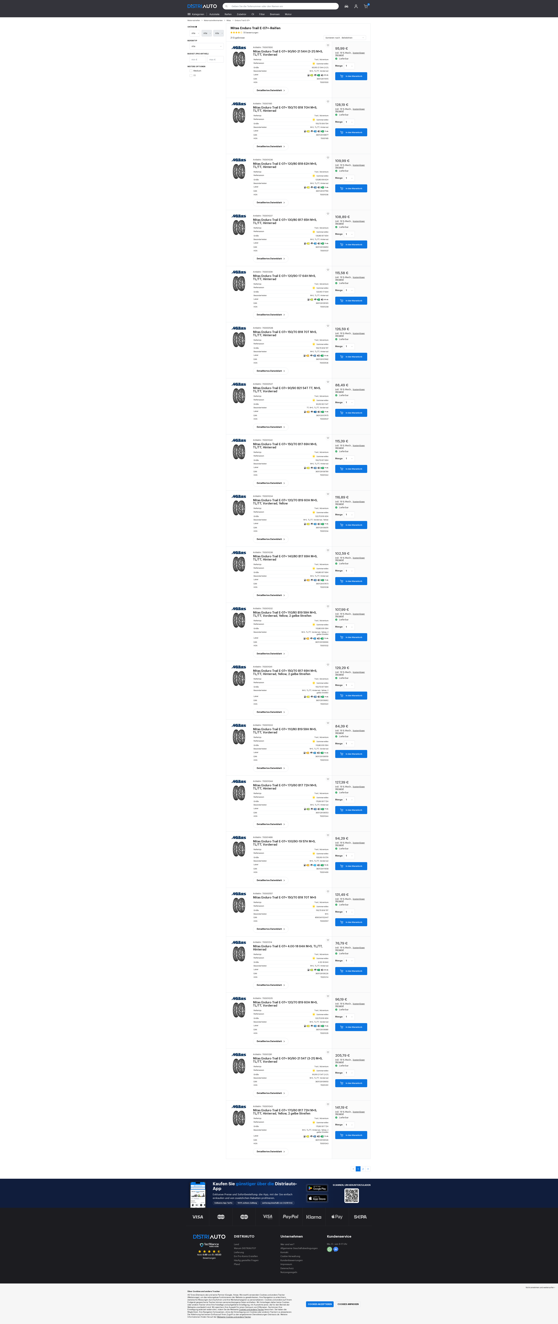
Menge (339, 66)
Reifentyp (192, 41)
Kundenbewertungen (291, 1260)
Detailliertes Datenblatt (269, 90)
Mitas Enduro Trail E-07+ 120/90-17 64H (284, 276)
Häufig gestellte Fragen (246, 1260)
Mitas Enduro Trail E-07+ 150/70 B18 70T (285, 332)
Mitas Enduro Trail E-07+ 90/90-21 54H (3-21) (288, 51)
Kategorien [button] (198, 14)
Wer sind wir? (287, 1244)
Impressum (286, 1264)
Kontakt (284, 1252)
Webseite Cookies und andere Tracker (234, 1317)
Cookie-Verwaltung (290, 1256)
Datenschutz (287, 1268)
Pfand (237, 1264)
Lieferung (239, 1252)
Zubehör (241, 14)
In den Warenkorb (353, 76)
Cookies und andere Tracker (251, 1309)
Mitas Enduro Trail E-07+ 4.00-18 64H (288, 946)
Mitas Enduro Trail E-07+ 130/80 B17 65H (285, 219)
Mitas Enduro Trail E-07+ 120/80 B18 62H (285, 163)
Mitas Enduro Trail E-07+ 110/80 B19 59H (285, 612)
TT (194, 75)
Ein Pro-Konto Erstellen (246, 1256)
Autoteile (214, 14)
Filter (262, 14)
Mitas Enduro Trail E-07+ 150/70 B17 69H (285, 444)
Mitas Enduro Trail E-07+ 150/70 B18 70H (285, 107)
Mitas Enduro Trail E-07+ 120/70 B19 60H (285, 500)
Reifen (228, 14)
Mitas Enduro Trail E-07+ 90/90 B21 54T (287, 388)
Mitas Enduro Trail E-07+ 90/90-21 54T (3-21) (288, 1058)
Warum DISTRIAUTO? (245, 1248)
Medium (197, 70)
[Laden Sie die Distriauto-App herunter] (317, 1188)
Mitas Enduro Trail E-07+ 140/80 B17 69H (285, 556)
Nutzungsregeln (288, 1272)
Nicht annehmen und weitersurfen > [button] (540, 1287)
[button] (346, 6)
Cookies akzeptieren (320, 1304)
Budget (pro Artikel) (198, 54)
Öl (253, 14)
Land (236, 1244)
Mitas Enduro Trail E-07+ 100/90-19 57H (284, 841)
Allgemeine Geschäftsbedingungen (299, 1248)
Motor (288, 14)
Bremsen (275, 14)
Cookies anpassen (348, 1304)
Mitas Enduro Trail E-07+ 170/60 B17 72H (285, 785)
